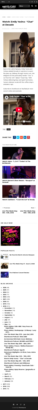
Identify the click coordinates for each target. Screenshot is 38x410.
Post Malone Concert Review (19, 272)
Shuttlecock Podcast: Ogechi (14, 350)
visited (11, 71)
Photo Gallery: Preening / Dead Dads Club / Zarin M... (19, 366)
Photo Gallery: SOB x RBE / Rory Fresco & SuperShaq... (18, 327)
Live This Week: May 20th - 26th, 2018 (17, 343)
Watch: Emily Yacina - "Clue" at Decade (18, 358)
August (7, 317)
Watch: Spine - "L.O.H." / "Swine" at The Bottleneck (16, 162)
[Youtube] (36, 2)
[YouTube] (24, 404)
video (8, 17)
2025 (4, 290)
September (9, 315)
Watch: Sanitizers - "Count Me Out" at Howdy (18, 200)
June (6, 322)
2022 (4, 297)
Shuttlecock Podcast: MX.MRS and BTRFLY (18, 341)
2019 (4, 304)
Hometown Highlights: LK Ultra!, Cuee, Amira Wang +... (20, 353)
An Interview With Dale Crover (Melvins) (18, 339)
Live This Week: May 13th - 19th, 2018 (17, 356)
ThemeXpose (22, 407)
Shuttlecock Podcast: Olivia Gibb (15, 337)
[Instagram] (34, 2)
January (7, 381)
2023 (4, 294)
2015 (4, 389)
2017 (4, 384)
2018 (4, 306)
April (6, 374)
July (6, 320)
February (8, 379)
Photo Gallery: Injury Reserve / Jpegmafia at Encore (19, 370)
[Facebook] (13, 404)
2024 (4, 292)
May (6, 324)
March (7, 376)
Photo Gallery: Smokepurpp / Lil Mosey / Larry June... (20, 331)
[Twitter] (32, 2)
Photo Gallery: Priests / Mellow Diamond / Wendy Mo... (18, 346)
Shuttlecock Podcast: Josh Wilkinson (17, 363)
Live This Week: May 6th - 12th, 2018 (17, 361)
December (8, 308)
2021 (4, 299)
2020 (4, 301)
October (8, 313)
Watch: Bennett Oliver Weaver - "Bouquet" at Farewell (18, 181)
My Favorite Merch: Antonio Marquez (22, 255)
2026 (4, 287)
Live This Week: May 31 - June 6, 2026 (22, 264)
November (8, 310)
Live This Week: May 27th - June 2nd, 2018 (18, 334)
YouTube (24, 89)
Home (4, 17)
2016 (4, 386)
